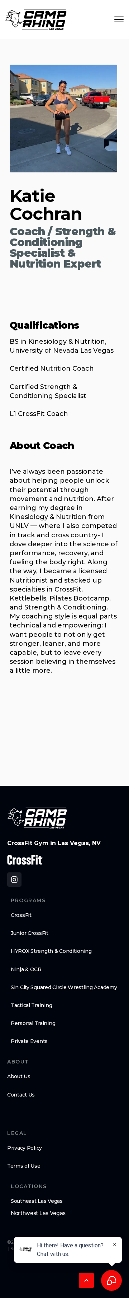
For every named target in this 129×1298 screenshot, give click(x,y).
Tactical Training (31, 1005)
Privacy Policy (24, 1148)
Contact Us (21, 1094)
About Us (18, 1076)
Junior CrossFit (29, 933)
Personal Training (33, 1023)
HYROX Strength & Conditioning (51, 951)
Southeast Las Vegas (37, 1201)
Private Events (29, 1041)
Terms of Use (23, 1166)
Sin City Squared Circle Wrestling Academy (64, 987)
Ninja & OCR (26, 969)
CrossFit (21, 915)
